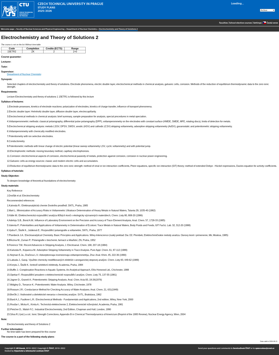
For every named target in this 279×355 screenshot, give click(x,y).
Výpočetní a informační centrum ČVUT (31, 351)
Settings (257, 22)
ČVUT (51, 348)
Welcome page (7, 29)
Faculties (223, 22)
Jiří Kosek (20, 348)
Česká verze (272, 22)
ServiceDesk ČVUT (241, 348)
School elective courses (240, 22)
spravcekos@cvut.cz (264, 348)
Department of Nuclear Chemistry (81, 29)
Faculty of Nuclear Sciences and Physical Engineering (40, 29)
